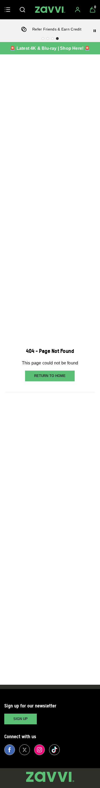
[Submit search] (22, 9)
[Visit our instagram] (39, 749)
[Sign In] (77, 9)
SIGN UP (20, 719)
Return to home (50, 376)
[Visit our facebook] (9, 749)
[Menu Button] (7, 9)
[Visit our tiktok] (54, 749)
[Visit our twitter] (24, 749)
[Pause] (94, 30)
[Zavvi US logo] (50, 9)
